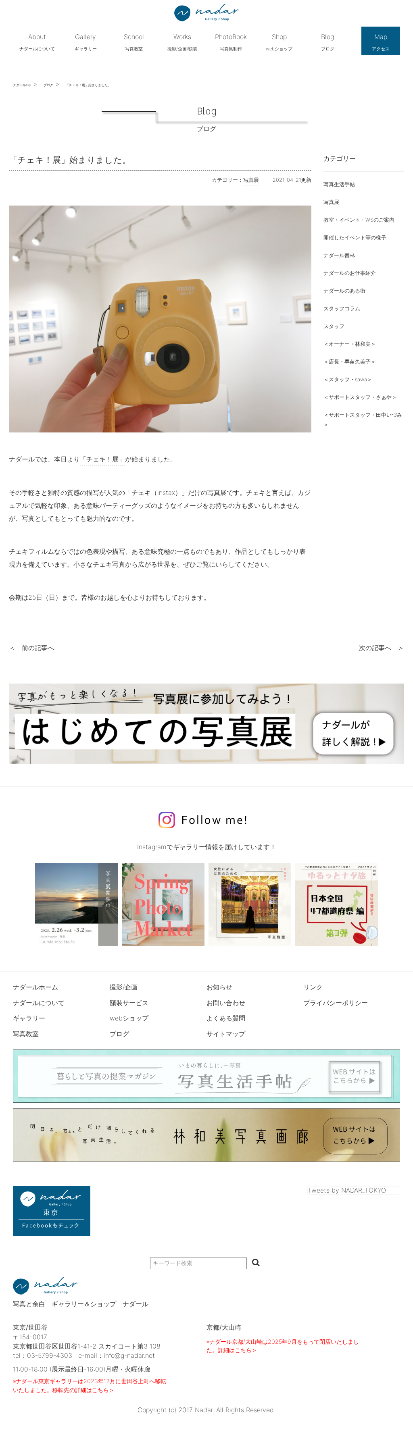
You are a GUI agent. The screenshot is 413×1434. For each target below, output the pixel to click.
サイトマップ (225, 1033)
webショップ (129, 1018)
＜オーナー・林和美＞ (349, 344)
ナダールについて (39, 1002)
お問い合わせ (225, 1002)
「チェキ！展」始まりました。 (88, 85)
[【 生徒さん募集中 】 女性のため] (250, 904)
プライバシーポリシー (335, 1002)
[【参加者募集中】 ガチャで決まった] (336, 904)
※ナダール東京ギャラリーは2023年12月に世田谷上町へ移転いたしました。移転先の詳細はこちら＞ (89, 1385)
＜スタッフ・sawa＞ (347, 379)
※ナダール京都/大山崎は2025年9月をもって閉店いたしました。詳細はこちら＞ (282, 1346)
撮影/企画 (124, 987)
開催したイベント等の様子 (354, 238)
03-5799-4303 (49, 1355)
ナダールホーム (35, 987)
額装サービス (129, 1002)
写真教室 (26, 1033)
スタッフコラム (341, 309)
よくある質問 (225, 1018)
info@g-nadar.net (129, 1355)
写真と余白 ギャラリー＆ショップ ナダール (80, 1303)
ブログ (48, 85)
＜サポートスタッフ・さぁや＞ (360, 397)
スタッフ (333, 326)
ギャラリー (29, 1018)
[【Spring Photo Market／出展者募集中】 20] (163, 904)
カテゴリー (339, 158)
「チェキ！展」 (102, 459)
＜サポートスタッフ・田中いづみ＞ (362, 420)
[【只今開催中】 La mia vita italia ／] (76, 904)
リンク (313, 987)
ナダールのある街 (344, 291)
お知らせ (219, 987)
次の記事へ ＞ (381, 647)
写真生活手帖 (339, 184)
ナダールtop (22, 85)
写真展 (331, 202)
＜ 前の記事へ (31, 647)
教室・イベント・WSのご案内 (358, 220)
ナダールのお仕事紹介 (349, 273)
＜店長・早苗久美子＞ (349, 362)
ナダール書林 (339, 255)
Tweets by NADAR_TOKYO (347, 1190)
